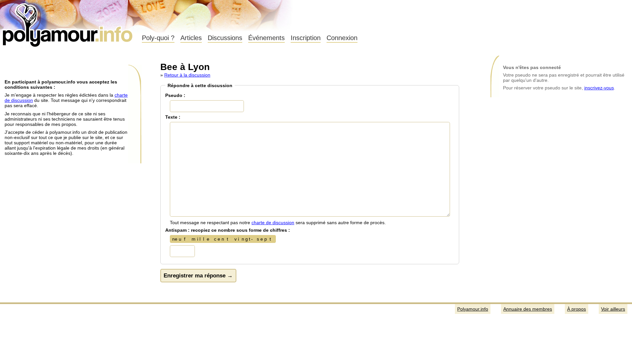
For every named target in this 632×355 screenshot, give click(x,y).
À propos (576, 309)
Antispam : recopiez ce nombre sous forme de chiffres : (227, 230)
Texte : (172, 117)
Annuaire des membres (527, 309)
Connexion (342, 37)
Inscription (306, 37)
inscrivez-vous (599, 87)
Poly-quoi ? (158, 37)
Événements (266, 37)
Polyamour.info (68, 23)
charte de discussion (272, 222)
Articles (191, 37)
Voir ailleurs (613, 309)
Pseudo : (175, 95)
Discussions (225, 37)
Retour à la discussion (187, 75)
